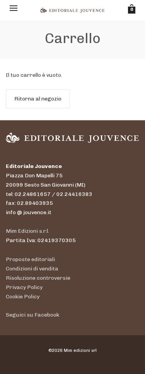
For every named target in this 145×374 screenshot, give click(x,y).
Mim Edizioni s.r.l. (27, 231)
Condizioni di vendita (32, 268)
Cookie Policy (22, 296)
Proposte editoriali (30, 259)
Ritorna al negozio (37, 98)
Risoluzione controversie (38, 278)
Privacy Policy (24, 287)
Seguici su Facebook (32, 315)
